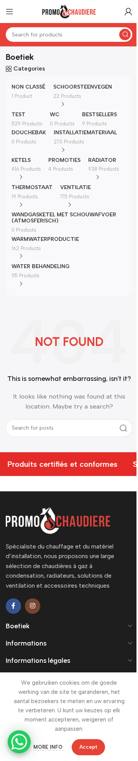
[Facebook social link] (13, 606)
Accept (88, 747)
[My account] (128, 11)
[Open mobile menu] (9, 11)
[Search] (125, 34)
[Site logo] (69, 11)
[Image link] (58, 519)
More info (48, 747)
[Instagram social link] (32, 606)
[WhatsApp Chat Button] (19, 741)
